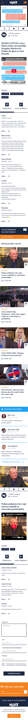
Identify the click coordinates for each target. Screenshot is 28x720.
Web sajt (4, 655)
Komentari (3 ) (7, 560)
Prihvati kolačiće (14, 715)
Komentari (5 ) (7, 108)
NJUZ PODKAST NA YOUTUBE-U (8, 231)
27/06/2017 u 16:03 (6, 118)
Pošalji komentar (21, 108)
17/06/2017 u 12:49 (6, 570)
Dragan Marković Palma (16, 93)
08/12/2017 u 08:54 (6, 210)
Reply (3, 131)
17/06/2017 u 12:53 (6, 586)
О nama (4, 700)
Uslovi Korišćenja (20, 700)
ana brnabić (5, 93)
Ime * (3, 639)
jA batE (3, 181)
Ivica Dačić (5, 97)
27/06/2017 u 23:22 (6, 138)
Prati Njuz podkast (6, 236)
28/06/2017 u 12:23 (6, 183)
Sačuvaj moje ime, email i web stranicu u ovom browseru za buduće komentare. (16, 664)
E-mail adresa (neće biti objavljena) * (12, 647)
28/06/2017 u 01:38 (6, 161)
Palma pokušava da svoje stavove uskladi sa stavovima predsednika (13, 275)
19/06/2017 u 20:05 (6, 606)
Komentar (5, 622)
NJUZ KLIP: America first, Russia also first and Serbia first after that (12, 392)
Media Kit (10, 700)
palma (12, 549)
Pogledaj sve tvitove (11, 462)
